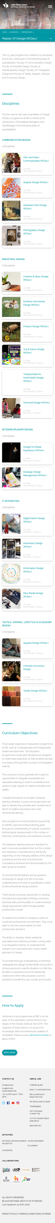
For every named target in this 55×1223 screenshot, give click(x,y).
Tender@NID (35, 1106)
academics (14, 32)
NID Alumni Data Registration (37, 1095)
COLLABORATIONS (10, 1161)
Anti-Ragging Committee (36, 1112)
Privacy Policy (10, 1214)
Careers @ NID (36, 1085)
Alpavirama (7, 1150)
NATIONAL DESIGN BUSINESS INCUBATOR (14, 1142)
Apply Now (9, 1052)
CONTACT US (8, 1079)
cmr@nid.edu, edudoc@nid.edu (9, 1089)
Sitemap (46, 1214)
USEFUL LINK (35, 1079)
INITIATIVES (7, 1135)
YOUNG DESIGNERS (36, 1141)
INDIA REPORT (36, 1126)
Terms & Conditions (30, 1214)
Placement (33, 1146)
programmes (26, 32)
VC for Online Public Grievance (39, 1119)
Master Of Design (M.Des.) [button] (19, 38)
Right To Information (40, 1090)
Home (4, 32)
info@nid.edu (7, 1085)
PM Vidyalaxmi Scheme (40, 1102)
